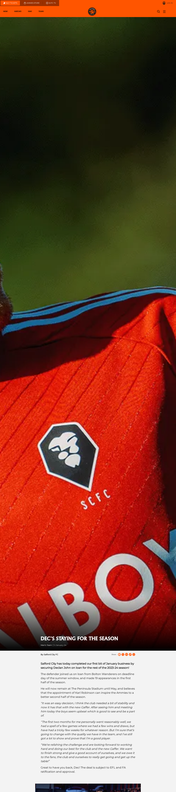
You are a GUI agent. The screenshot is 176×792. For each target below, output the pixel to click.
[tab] (10, 3)
